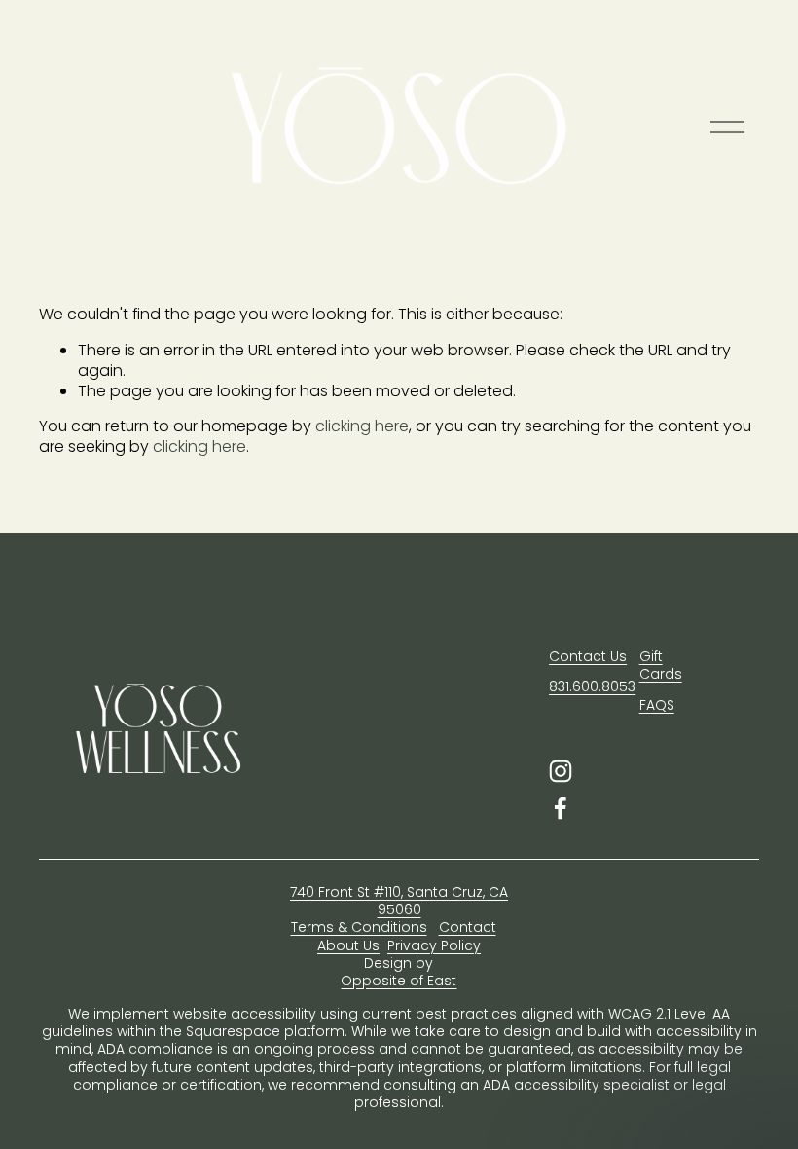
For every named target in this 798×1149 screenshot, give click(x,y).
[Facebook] (560, 808)
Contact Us (588, 656)
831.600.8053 (592, 686)
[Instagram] (560, 771)
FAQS (656, 705)
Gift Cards (660, 665)
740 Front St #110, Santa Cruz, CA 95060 (399, 900)
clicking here (362, 426)
